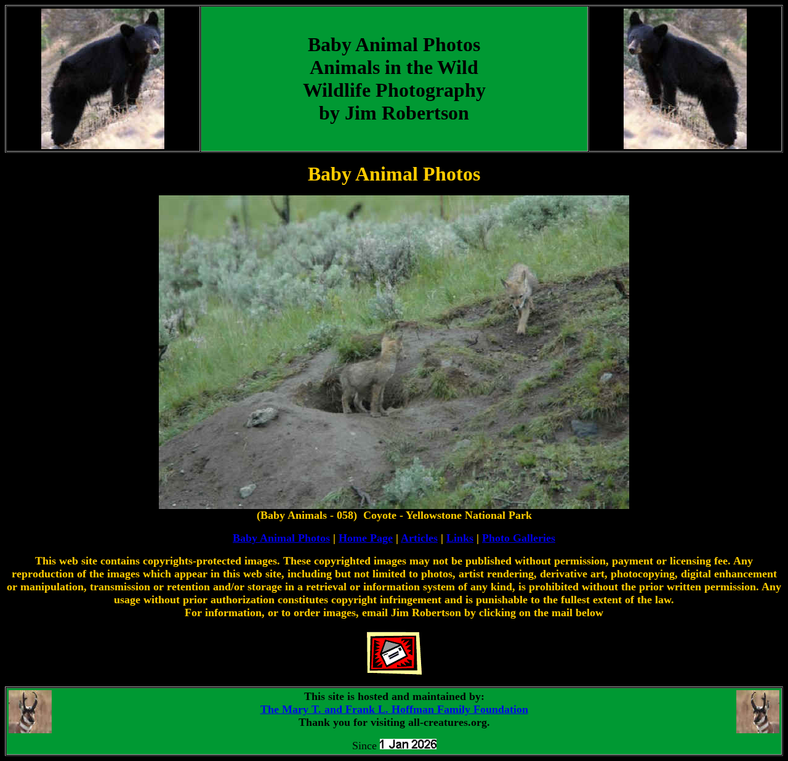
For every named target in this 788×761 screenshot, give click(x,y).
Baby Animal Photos (281, 538)
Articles (419, 538)
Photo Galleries (518, 538)
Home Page (366, 538)
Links (459, 538)
